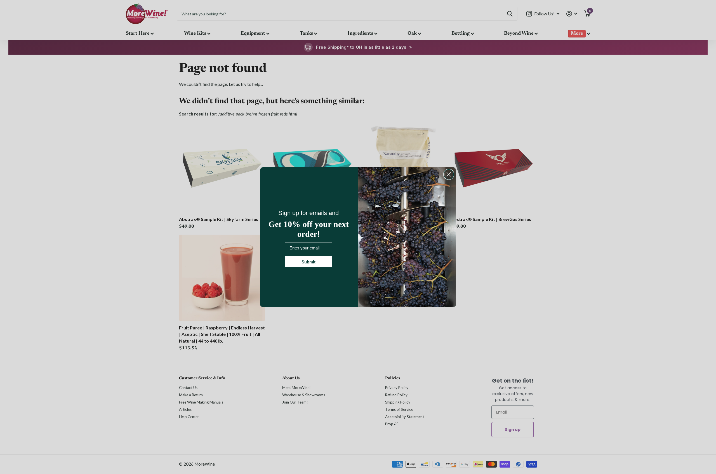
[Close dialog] (449, 174)
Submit (308, 262)
